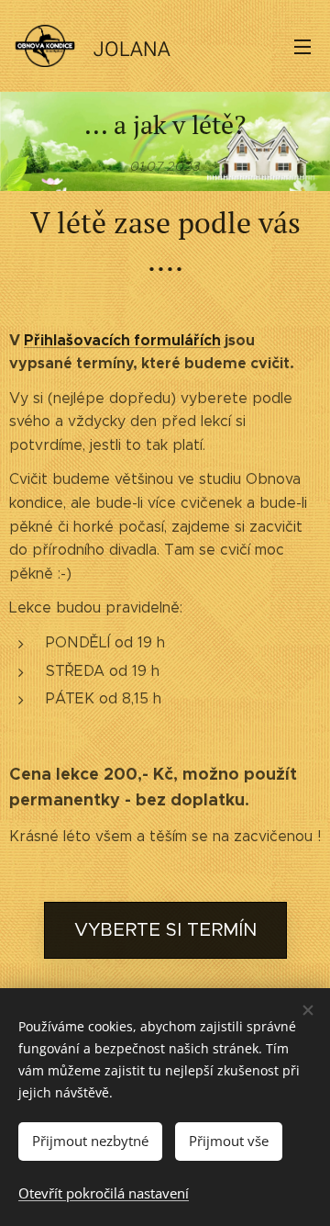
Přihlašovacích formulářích (122, 340)
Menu (302, 46)
